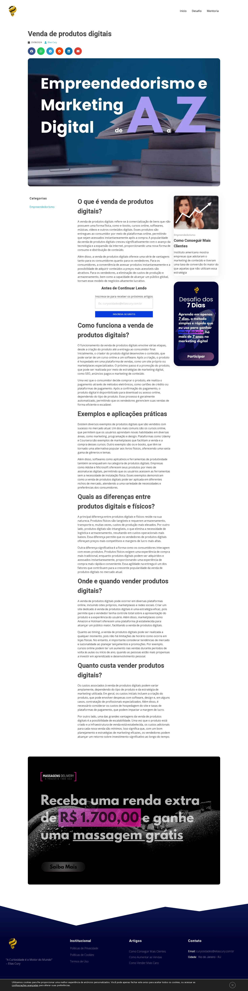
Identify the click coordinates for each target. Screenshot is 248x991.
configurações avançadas (25, 985)
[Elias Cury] (12, 11)
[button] (31, 51)
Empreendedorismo (42, 207)
